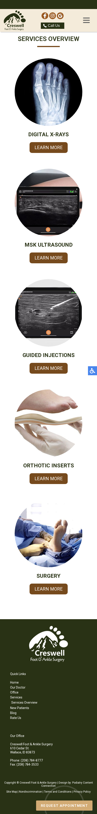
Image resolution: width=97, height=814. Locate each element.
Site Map (11, 791)
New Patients (19, 708)
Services (16, 697)
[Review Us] (60, 18)
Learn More (49, 147)
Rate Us (15, 718)
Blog (13, 713)
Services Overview (24, 702)
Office (14, 692)
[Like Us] (44, 18)
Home (14, 682)
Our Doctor (17, 687)
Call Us (54, 25)
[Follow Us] (52, 18)
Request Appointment (64, 806)
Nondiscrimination (30, 791)
